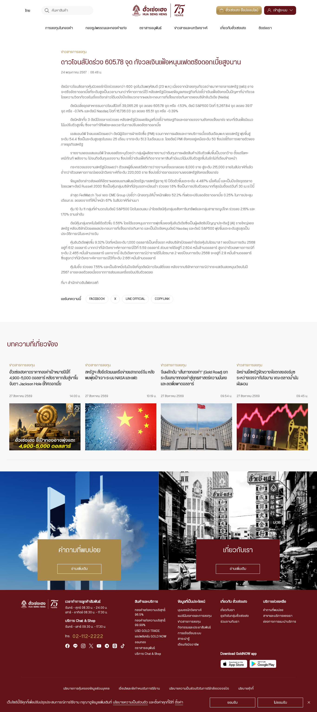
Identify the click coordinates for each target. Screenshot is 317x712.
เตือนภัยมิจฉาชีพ (188, 644)
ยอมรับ (232, 702)
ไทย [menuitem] (27, 10)
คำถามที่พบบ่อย (273, 610)
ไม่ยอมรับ (280, 702)
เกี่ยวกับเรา (227, 610)
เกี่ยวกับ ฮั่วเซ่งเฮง (233, 601)
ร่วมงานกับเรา (229, 621)
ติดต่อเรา (265, 28)
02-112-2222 (88, 636)
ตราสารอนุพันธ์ (150, 28)
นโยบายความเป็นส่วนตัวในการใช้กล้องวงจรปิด (199, 688)
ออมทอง (140, 642)
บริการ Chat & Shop (148, 654)
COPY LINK (162, 299)
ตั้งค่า (179, 702)
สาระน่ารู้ (184, 638)
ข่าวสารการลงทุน (189, 621)
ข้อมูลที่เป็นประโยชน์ (191, 601)
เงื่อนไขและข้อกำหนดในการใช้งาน (139, 688)
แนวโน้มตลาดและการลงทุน (195, 616)
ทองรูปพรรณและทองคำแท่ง (106, 28)
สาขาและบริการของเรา (277, 616)
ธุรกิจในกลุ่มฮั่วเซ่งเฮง (234, 616)
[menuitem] (27, 10)
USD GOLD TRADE (147, 631)
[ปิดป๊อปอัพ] (309, 702)
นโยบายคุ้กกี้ (246, 688)
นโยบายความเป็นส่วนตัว (130, 702)
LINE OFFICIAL (135, 299)
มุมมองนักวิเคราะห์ (190, 610)
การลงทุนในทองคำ (59, 28)
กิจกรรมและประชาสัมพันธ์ (194, 627)
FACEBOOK (97, 299)
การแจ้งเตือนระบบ (189, 633)
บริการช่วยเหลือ (274, 601)
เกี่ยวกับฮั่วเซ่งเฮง (233, 28)
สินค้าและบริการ (146, 601)
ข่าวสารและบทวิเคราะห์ (190, 28)
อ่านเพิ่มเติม (79, 569)
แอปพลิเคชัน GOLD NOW (150, 636)
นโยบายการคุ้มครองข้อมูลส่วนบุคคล (86, 688)
